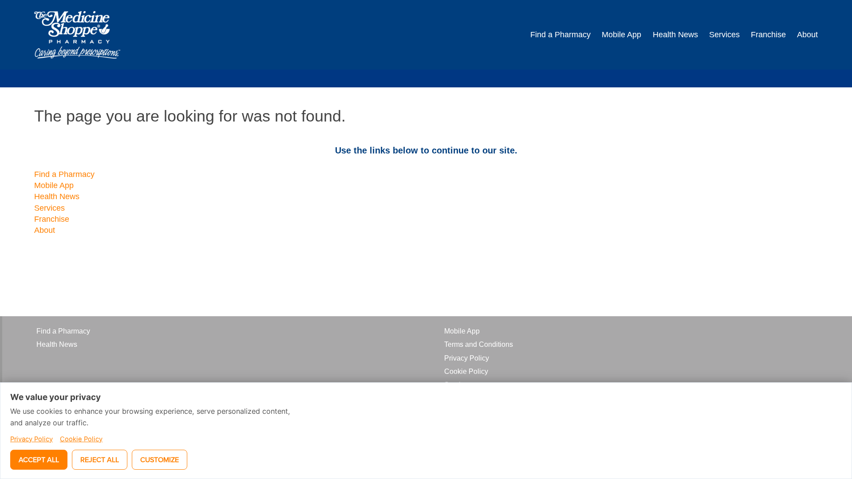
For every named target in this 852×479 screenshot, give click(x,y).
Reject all (99, 459)
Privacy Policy (466, 358)
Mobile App (621, 34)
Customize (159, 459)
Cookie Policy (466, 371)
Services (724, 34)
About (807, 34)
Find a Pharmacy (560, 34)
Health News (675, 34)
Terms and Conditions (478, 344)
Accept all (39, 459)
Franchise (768, 34)
